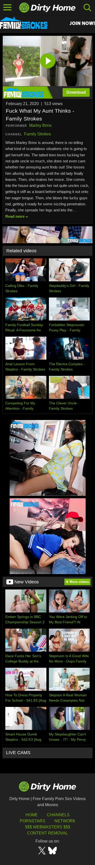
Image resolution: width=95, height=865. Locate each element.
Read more (15, 216)
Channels (58, 815)
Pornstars (32, 821)
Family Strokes (37, 134)
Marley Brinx (40, 125)
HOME (32, 815)
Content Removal (47, 833)
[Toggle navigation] (7, 7)
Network (64, 821)
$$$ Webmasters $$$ (47, 827)
